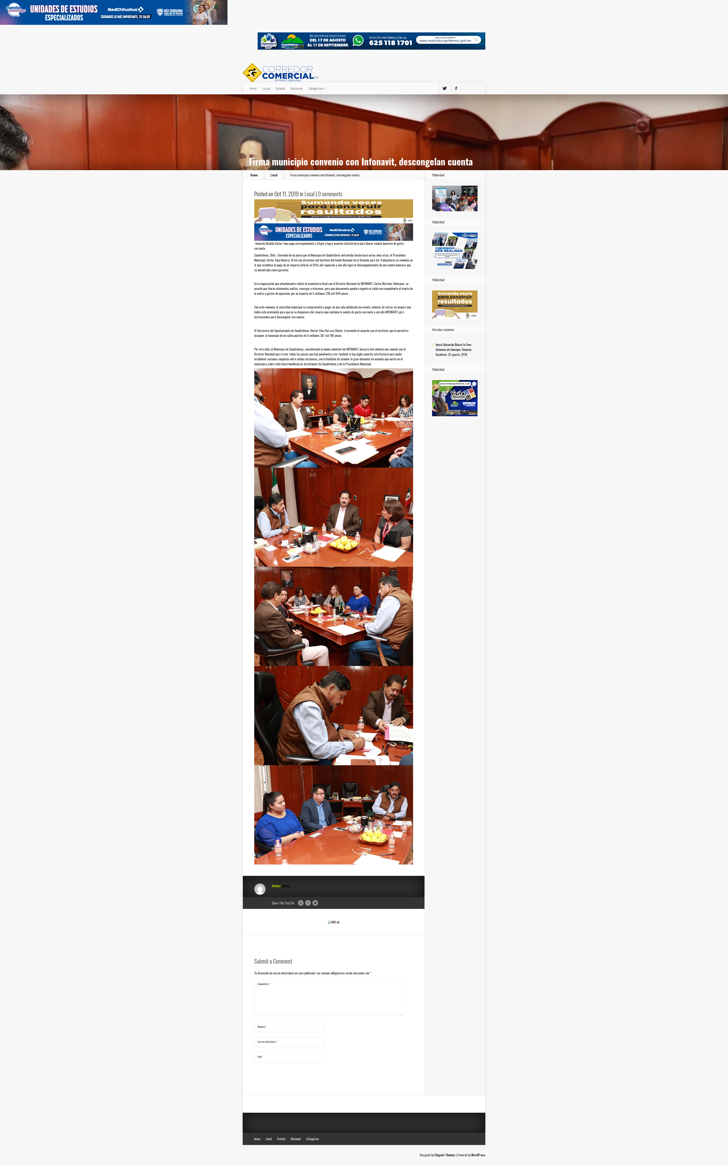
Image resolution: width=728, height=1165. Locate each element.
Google (301, 903)
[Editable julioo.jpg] (333, 222)
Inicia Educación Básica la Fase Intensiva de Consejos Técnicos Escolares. (453, 349)
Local (266, 88)
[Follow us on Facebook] (456, 88)
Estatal (280, 88)
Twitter (315, 903)
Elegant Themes (445, 1155)
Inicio (253, 88)
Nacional (296, 88)
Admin (286, 886)
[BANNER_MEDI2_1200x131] (114, 23)
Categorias (315, 88)
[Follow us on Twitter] (444, 88)
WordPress (478, 1155)
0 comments (330, 193)
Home (254, 175)
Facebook (308, 903)
